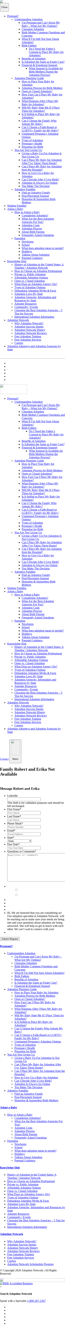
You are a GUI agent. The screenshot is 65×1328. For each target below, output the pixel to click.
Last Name (14, 816)
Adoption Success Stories (29, 326)
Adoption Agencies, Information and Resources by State (35, 299)
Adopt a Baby (15, 208)
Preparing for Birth (32, 146)
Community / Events (26, 307)
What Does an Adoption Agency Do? (35, 284)
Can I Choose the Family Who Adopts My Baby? (39, 122)
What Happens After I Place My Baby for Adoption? (40, 103)
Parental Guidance (32, 257)
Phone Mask (15, 823)
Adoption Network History (29, 329)
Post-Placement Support (35, 195)
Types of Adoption (32, 140)
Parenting (19, 238)
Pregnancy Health (32, 143)
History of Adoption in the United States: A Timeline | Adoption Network (39, 266)
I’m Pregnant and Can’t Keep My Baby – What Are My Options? (41, 24)
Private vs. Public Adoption (30, 274)
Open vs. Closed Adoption (29, 280)
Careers (18, 342)
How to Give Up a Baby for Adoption (36, 1077)
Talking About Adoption (35, 254)
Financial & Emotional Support (39, 65)
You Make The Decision (36, 186)
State (10, 837)
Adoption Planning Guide (29, 78)
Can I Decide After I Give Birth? (40, 179)
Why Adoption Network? (29, 323)
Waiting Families (16, 205)
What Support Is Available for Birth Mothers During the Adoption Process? (46, 71)
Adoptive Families (24, 189)
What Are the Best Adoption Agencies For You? (38, 220)
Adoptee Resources (25, 303)
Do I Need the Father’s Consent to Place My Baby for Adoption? (46, 52)
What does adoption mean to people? (43, 248)
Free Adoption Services (27, 339)
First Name (14, 809)
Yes (21, 890)
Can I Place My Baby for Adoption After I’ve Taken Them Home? (42, 161)
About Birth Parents (33, 231)
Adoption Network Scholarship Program (30, 1264)
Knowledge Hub (16, 261)
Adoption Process (32, 228)
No (21, 895)
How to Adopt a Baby (27, 212)
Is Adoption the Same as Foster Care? (43, 61)
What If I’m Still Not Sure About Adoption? (39, 972)
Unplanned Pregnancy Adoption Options (37, 1041)
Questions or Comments (21, 851)
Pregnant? (13, 16)
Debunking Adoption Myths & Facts (35, 290)
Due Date (13, 844)
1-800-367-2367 (36, 1300)
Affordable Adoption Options (31, 277)
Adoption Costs (31, 225)
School (26, 244)
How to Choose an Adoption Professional (38, 271)
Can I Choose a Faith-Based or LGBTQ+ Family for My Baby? (40, 129)
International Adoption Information (34, 316)
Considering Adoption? (35, 215)
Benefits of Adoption (34, 58)
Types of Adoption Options (30, 287)
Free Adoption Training (27, 336)
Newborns (28, 241)
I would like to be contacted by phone (33, 884)
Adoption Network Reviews (30, 333)
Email (11, 830)
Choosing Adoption (33, 29)
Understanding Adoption (28, 19)
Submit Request (9, 939)
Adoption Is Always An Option (39, 182)
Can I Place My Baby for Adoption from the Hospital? (42, 168)
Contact (4, 758)
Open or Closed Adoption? (37, 91)
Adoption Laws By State (28, 293)
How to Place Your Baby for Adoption (36, 992)
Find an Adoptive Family (36, 192)
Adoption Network (18, 320)
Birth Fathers (29, 45)
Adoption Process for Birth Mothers (42, 88)
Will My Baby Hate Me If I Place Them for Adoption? (41, 109)
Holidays (27, 251)
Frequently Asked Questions (38, 235)
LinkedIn (12, 795)
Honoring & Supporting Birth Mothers (36, 1100)
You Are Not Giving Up (28, 150)
